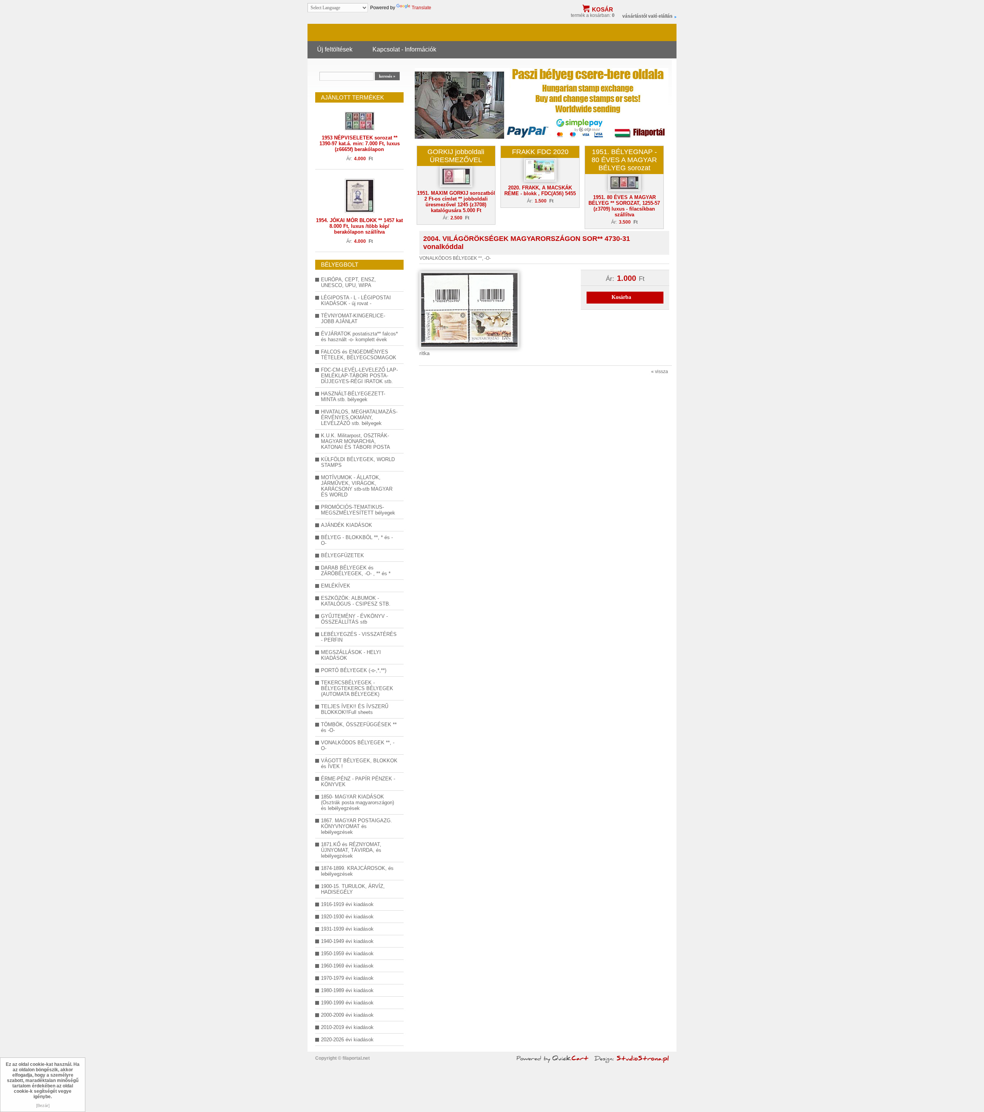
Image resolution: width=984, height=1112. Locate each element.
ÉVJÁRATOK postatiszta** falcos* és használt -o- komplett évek (359, 336)
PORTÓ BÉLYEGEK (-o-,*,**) (353, 670)
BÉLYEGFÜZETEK (342, 555)
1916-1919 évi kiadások (347, 904)
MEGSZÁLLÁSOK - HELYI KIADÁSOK (351, 655)
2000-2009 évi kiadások (347, 1015)
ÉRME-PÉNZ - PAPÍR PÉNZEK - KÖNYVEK (358, 781)
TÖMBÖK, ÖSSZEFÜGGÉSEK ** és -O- (359, 727)
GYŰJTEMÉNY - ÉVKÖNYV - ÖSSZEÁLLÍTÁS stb (354, 619)
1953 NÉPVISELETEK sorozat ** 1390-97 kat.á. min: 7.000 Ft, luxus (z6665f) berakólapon (359, 143)
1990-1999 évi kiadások (347, 1003)
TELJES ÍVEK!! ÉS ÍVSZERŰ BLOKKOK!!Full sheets (354, 709)
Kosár (602, 9)
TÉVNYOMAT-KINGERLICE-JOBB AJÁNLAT (353, 318)
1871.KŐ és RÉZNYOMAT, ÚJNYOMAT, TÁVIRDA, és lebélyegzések (351, 850)
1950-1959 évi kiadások (347, 953)
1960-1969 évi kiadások (347, 966)
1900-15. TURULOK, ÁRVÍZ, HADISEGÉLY (353, 889)
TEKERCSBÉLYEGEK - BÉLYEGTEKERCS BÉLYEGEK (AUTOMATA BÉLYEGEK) (357, 688)
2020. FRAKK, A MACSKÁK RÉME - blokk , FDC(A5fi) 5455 (540, 190)
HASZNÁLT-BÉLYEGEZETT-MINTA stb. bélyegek (353, 396)
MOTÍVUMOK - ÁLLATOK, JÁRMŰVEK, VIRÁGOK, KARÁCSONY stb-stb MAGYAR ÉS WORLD (356, 486)
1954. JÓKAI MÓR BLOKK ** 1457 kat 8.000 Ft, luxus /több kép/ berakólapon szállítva (359, 226)
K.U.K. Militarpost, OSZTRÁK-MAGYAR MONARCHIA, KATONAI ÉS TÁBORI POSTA (355, 441)
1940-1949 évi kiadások (347, 941)
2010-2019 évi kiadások (347, 1027)
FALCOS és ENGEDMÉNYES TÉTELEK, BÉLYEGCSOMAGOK (358, 354)
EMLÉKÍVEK (335, 586)
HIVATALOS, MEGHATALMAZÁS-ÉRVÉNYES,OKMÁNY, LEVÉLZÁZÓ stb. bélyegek (359, 417)
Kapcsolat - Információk (404, 49)
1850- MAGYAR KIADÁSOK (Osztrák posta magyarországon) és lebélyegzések (357, 802)
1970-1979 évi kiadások (347, 978)
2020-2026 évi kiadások (347, 1039)
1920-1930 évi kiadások (347, 916)
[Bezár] (43, 1105)
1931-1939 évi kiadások (347, 929)
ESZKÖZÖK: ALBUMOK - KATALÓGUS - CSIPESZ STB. (356, 601)
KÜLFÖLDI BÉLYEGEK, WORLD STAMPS (358, 462)
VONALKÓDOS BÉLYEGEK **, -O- (357, 745)
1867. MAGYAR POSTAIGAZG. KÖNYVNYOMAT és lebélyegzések (356, 826)
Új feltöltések (334, 49)
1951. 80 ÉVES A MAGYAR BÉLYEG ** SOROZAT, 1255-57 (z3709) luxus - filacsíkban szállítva (624, 205)
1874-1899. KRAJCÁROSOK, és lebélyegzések (357, 871)
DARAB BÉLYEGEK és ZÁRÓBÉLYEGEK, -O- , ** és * (356, 570)
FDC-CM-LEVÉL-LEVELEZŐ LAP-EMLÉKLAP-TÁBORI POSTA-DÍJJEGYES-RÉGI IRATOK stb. (359, 375)
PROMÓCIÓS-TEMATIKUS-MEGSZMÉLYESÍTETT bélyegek (358, 510)
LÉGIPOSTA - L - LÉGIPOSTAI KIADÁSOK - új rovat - (356, 300)
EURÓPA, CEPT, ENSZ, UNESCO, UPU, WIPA (348, 282)
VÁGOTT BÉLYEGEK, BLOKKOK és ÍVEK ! (359, 763)
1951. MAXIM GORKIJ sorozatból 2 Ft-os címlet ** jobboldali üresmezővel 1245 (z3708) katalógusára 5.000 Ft (456, 201)
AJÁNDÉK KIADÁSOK (346, 525)
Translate (421, 7)
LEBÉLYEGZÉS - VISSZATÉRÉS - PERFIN (359, 637)
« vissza (659, 371)
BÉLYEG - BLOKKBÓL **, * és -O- (357, 540)
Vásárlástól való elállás (647, 16)
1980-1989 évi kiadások (347, 990)
